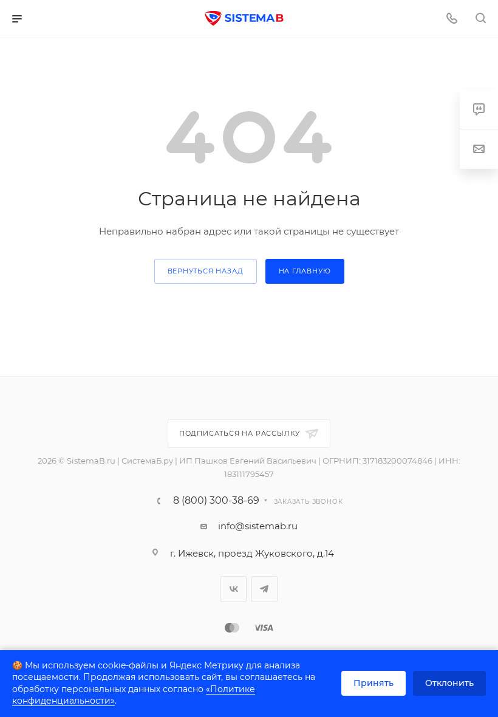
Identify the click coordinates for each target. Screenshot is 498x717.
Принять (373, 683)
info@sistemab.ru (258, 526)
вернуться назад (206, 271)
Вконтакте (233, 589)
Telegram (264, 589)
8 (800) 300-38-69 (216, 501)
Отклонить (449, 683)
